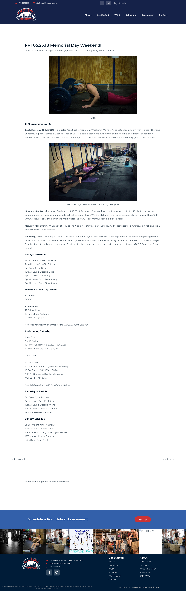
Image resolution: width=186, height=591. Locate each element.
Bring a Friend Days (56, 50)
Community (147, 15)
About (88, 15)
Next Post (168, 459)
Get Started (103, 15)
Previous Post (20, 459)
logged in (43, 481)
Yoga (91, 50)
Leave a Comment (34, 50)
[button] (3, 541)
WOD (117, 15)
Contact (163, 15)
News (78, 50)
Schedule (131, 15)
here (120, 218)
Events (70, 50)
